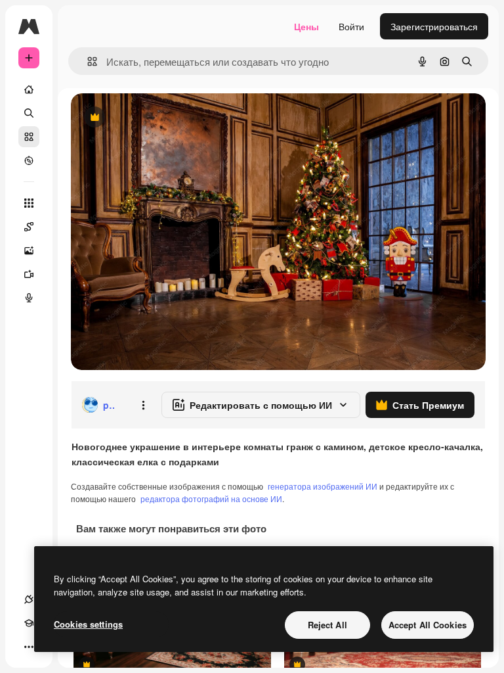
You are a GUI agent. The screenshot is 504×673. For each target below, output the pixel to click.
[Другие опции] (143, 405)
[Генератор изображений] (28, 250)
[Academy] (28, 623)
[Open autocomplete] (87, 61)
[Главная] (28, 89)
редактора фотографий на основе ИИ (211, 498)
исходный (158, 118)
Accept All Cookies (427, 624)
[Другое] (28, 646)
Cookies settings (88, 624)
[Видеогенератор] (28, 274)
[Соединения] (28, 599)
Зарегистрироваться (434, 26)
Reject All (327, 624)
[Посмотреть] (28, 160)
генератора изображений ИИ (322, 486)
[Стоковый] (28, 136)
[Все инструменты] (28, 203)
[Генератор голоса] (28, 297)
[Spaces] (28, 226)
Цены (306, 26)
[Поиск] (28, 113)
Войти (351, 26)
